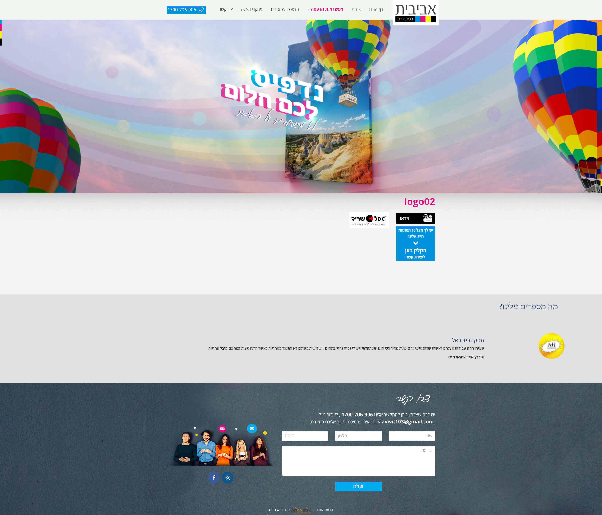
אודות (356, 9)
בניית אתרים (323, 510)
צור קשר (226, 9)
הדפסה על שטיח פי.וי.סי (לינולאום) (306, 22)
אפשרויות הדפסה (326, 9)
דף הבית (376, 9)
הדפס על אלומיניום (379, 22)
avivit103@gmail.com (408, 422)
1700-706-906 (181, 10)
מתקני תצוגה (251, 9)
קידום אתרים (279, 510)
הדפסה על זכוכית (285, 9)
